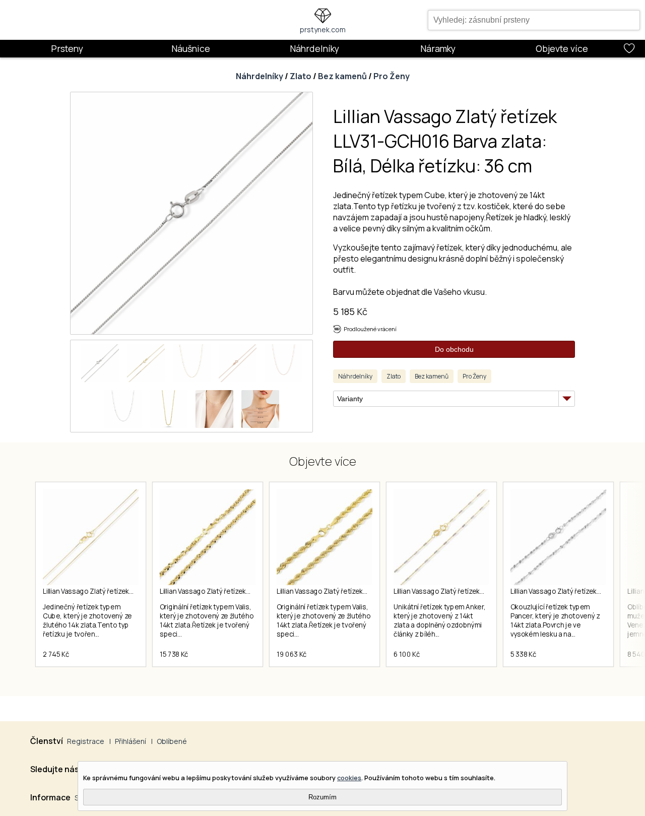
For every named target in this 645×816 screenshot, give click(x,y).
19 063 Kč (292, 654)
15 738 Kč (174, 654)
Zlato (300, 76)
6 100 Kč (407, 654)
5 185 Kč (350, 311)
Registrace (85, 741)
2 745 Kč (56, 654)
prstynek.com (323, 29)
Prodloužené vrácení (370, 329)
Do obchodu (454, 349)
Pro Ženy (391, 76)
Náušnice (190, 48)
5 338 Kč (523, 654)
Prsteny (67, 48)
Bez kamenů (342, 76)
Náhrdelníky (314, 48)
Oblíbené (172, 741)
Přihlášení (130, 741)
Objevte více (562, 48)
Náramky (438, 48)
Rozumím (322, 797)
